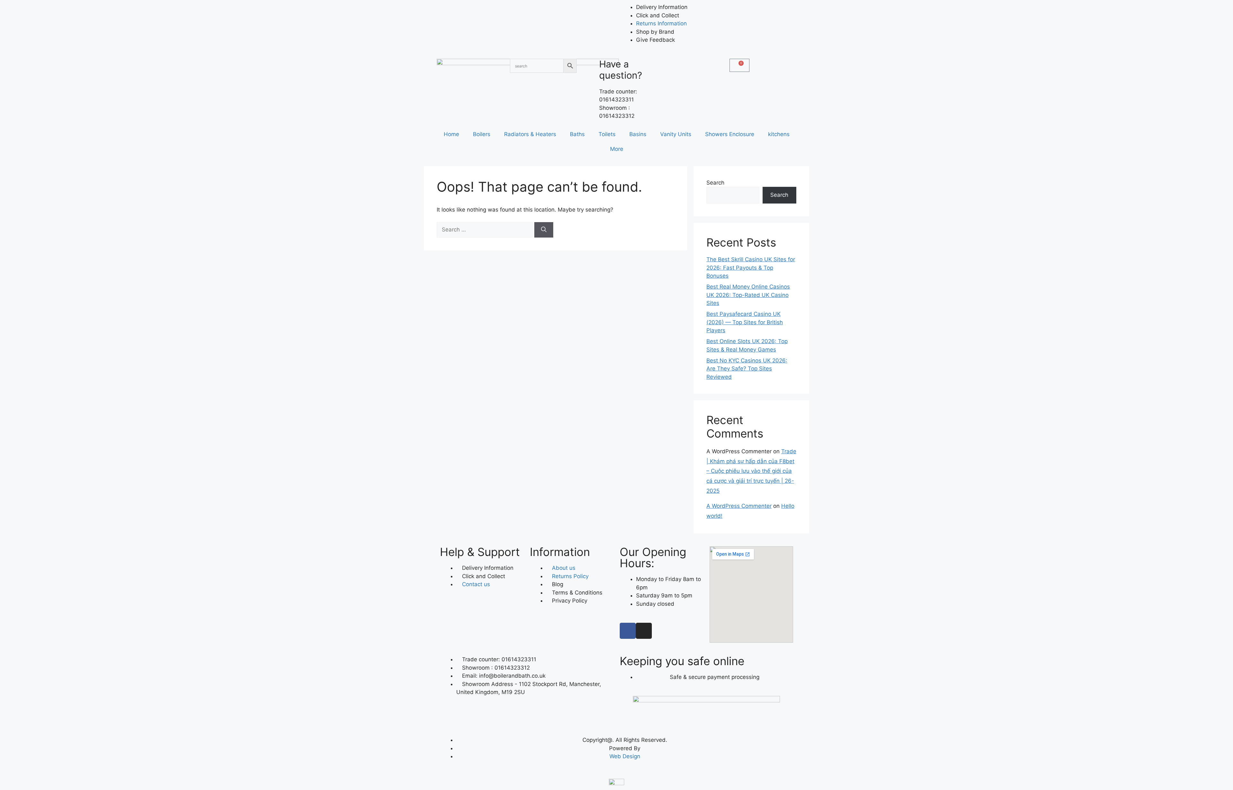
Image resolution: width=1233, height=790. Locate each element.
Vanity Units (675, 134)
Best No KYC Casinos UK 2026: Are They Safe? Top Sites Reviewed (746, 368)
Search (715, 182)
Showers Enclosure (729, 134)
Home (451, 134)
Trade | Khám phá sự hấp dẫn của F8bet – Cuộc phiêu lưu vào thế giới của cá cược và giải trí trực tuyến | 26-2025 (751, 471)
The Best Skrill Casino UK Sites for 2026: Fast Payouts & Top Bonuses (750, 267)
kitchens (779, 134)
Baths (577, 134)
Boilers (481, 134)
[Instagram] (644, 631)
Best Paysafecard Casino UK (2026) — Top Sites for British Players (744, 322)
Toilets (607, 134)
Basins (637, 134)
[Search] (543, 230)
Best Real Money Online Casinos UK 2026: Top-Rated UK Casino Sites (748, 294)
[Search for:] (485, 229)
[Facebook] (628, 631)
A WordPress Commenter (739, 506)
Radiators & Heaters (530, 134)
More (616, 149)
